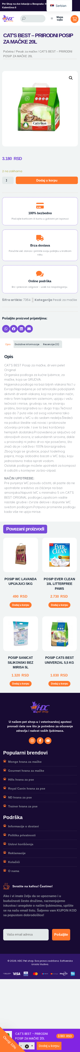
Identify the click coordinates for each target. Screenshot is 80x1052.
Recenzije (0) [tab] (51, 344)
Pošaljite (61, 934)
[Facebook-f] (40, 740)
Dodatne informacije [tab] (27, 344)
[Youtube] (48, 740)
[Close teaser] (27, 1046)
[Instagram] (32, 740)
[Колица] (75, 19)
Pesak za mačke (26, 51)
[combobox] (32, 18)
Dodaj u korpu (46, 180)
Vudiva (44, 964)
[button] (71, 78)
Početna (8, 51)
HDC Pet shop (25, 961)
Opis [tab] (8, 344)
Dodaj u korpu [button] (20, 605)
